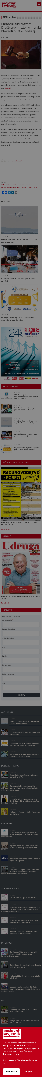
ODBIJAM (27, 1071)
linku (17, 1054)
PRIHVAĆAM (11, 1071)
